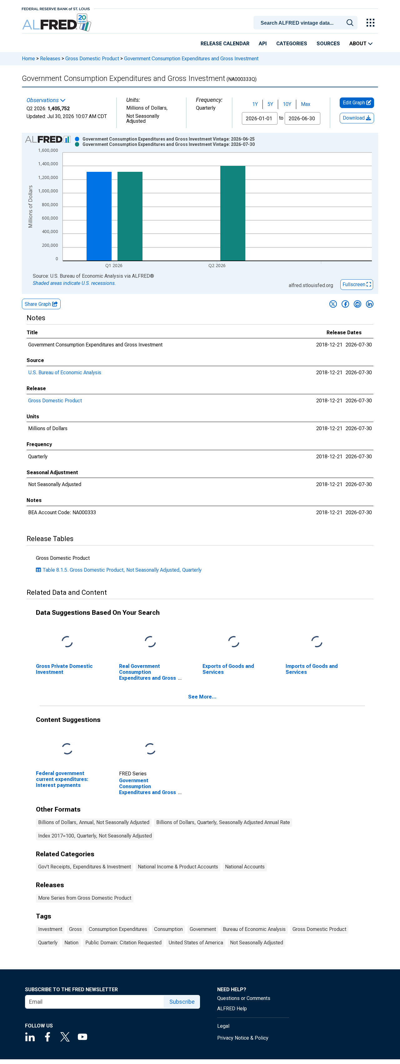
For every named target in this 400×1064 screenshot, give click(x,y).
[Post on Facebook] (345, 304)
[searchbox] (307, 23)
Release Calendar (225, 44)
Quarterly (48, 943)
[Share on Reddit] (357, 304)
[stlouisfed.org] (56, 8)
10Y (287, 104)
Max (305, 104)
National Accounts (245, 867)
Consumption (168, 929)
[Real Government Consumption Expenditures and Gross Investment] (150, 642)
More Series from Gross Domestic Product (84, 898)
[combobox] (307, 22)
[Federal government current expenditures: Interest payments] (67, 749)
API (263, 44)
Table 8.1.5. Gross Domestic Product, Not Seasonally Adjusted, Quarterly (122, 570)
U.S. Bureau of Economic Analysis (64, 372)
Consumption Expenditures (118, 929)
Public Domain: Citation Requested (123, 943)
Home (28, 59)
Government (203, 929)
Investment (50, 929)
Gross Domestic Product (92, 59)
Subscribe (182, 1001)
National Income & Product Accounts (178, 867)
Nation (71, 943)
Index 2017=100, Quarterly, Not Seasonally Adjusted (95, 836)
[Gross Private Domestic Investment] (67, 642)
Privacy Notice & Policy (242, 1038)
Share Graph (38, 304)
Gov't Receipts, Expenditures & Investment (84, 867)
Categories (291, 44)
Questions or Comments (243, 998)
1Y (255, 104)
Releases (50, 59)
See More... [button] (202, 697)
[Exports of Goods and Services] (233, 642)
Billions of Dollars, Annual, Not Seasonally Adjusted (93, 822)
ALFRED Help (232, 1009)
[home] (57, 22)
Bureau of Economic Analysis (254, 929)
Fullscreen (354, 284)
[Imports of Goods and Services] (317, 642)
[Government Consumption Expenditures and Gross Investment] (150, 749)
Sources (328, 44)
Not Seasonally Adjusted (256, 943)
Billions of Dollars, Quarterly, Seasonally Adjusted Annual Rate (223, 822)
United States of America (195, 943)
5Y (270, 104)
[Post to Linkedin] (369, 304)
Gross (75, 929)
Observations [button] (43, 100)
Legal (223, 1026)
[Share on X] (333, 304)
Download (354, 118)
